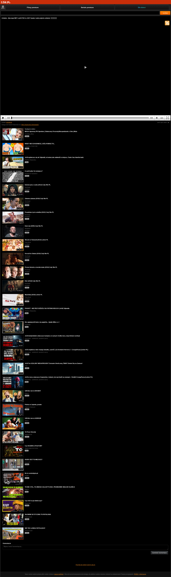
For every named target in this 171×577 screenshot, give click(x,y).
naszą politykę (58, 574)
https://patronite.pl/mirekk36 (30, 125)
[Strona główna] (5, 2)
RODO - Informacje (140, 574)
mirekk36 (9, 122)
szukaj (165, 13)
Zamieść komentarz (159, 553)
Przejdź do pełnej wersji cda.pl (85, 565)
